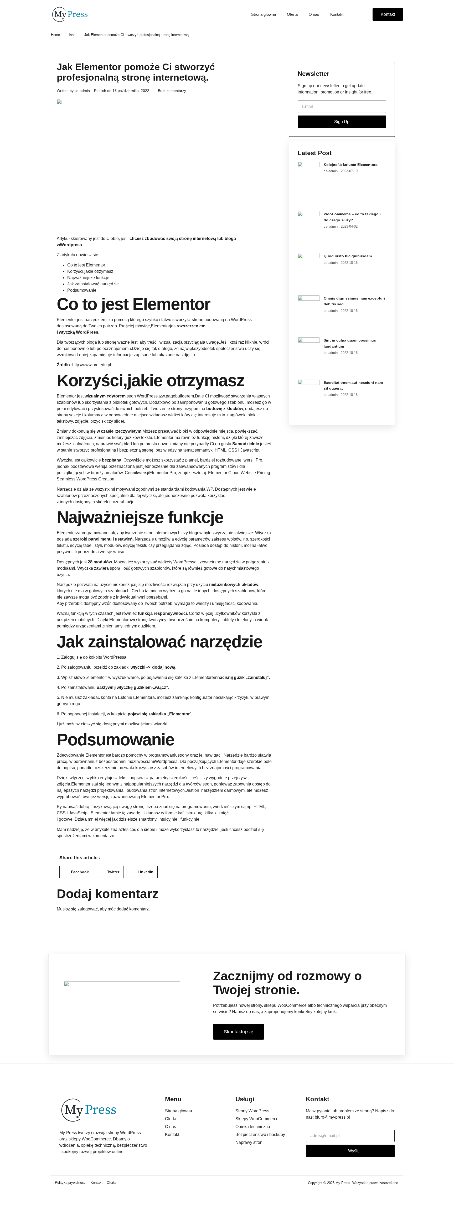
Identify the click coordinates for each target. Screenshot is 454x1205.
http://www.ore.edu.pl (91, 365)
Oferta (292, 14)
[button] (76, 872)
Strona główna (263, 14)
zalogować (88, 909)
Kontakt (336, 14)
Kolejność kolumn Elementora (351, 165)
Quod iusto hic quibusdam (348, 256)
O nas (314, 14)
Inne (72, 35)
